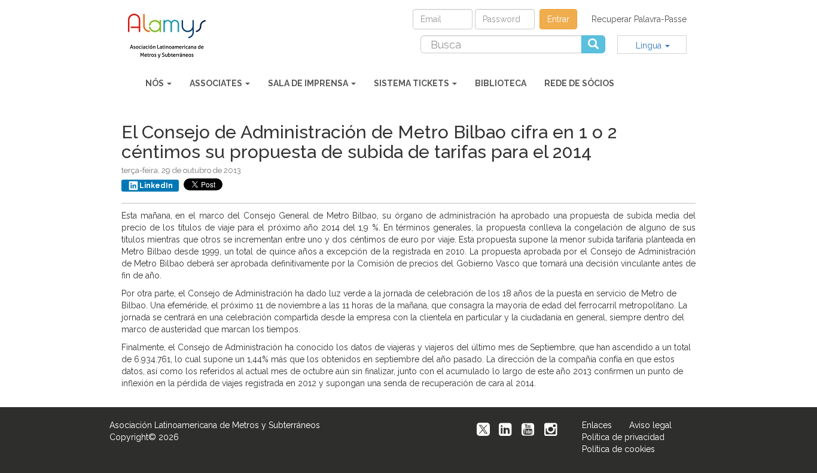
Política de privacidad (623, 437)
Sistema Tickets (412, 83)
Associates (217, 83)
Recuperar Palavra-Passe (639, 19)
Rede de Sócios (579, 83)
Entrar (558, 19)
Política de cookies (618, 449)
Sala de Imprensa (309, 83)
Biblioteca (500, 83)
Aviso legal (650, 425)
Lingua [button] (650, 45)
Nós (155, 83)
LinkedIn (156, 185)
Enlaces (597, 425)
